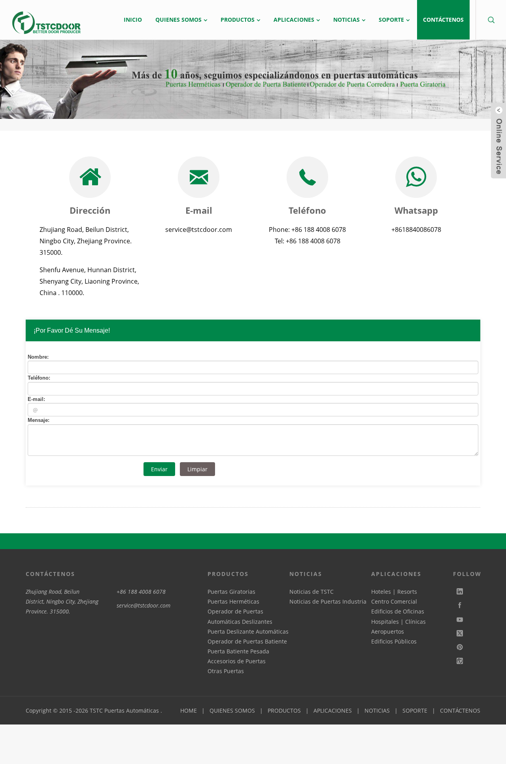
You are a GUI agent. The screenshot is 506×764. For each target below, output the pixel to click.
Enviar (159, 469)
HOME (188, 710)
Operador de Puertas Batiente (247, 641)
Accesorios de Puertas (237, 661)
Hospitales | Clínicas (398, 621)
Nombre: (38, 357)
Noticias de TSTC (311, 591)
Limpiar (197, 469)
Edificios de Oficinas (397, 611)
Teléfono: (39, 378)
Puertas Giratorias (231, 591)
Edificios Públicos (394, 641)
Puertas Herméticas (233, 601)
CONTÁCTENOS (460, 710)
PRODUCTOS (284, 710)
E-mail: (36, 399)
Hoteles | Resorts (394, 591)
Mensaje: (38, 420)
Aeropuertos (387, 631)
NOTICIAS (377, 710)
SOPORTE (414, 710)
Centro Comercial (394, 601)
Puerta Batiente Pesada (238, 651)
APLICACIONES (332, 710)
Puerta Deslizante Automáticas (248, 631)
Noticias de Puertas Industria (327, 601)
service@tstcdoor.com (143, 605)
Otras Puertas (226, 671)
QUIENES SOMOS (232, 710)
